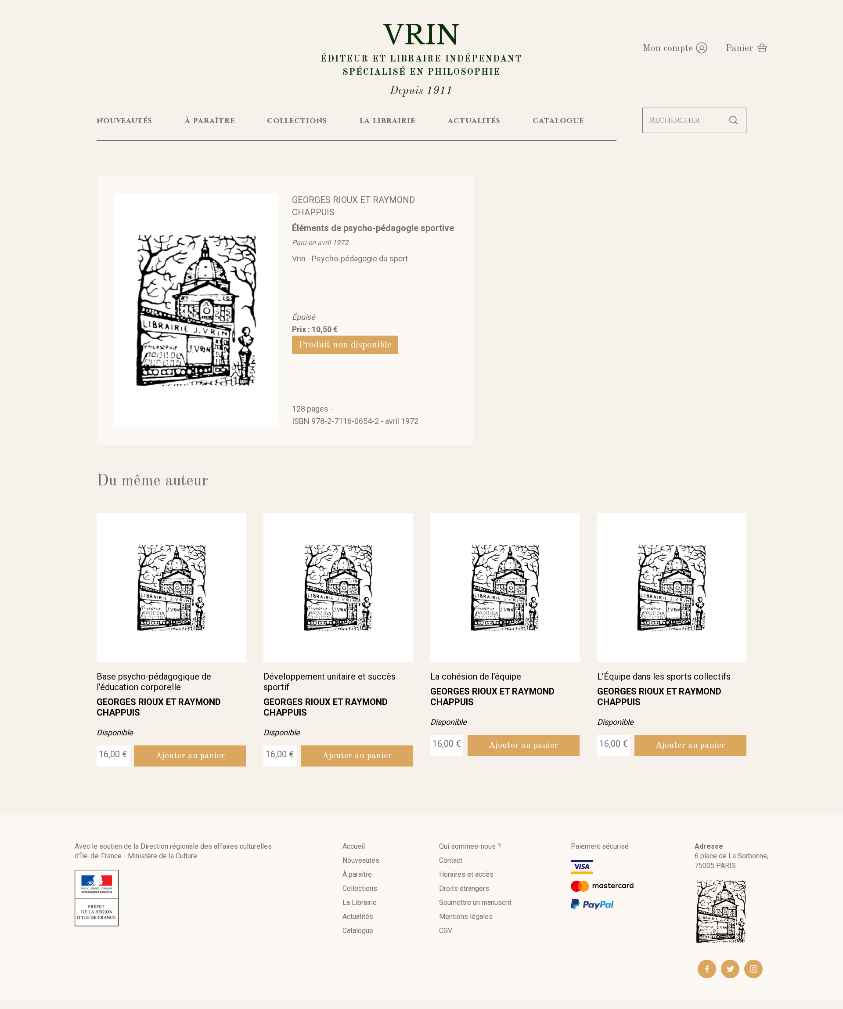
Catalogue (357, 930)
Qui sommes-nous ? (470, 846)
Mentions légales (466, 916)
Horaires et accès (466, 874)
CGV (445, 930)
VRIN (421, 58)
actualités (474, 120)
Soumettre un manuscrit (475, 902)
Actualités (357, 916)
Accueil (353, 846)
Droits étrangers (464, 888)
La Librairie (359, 902)
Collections (359, 888)
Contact (450, 860)
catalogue (558, 120)
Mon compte (667, 48)
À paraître (357, 874)
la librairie (387, 120)
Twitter (730, 969)
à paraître (210, 120)
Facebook (707, 969)
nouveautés (124, 120)
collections (297, 120)
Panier (739, 48)
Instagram (753, 969)
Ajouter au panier (190, 756)
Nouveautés (360, 860)
